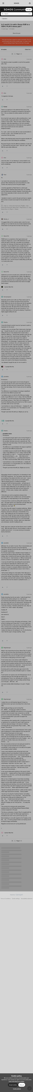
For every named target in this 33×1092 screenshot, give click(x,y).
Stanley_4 (6, 219)
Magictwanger (7, 647)
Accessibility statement (26, 898)
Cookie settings (16, 898)
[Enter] (2, 13)
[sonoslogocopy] (16, 3)
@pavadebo (4, 474)
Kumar (5, 106)
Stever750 (6, 236)
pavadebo (6, 376)
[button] (2, 10)
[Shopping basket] (29, 3)
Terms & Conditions (6, 898)
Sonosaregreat (7, 297)
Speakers (4, 18)
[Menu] (3, 3)
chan (5, 59)
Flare (5, 174)
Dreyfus (6, 322)
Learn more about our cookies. (16, 1081)
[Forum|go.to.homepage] (13, 9)
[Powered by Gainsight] (16, 895)
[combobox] (16, 13)
